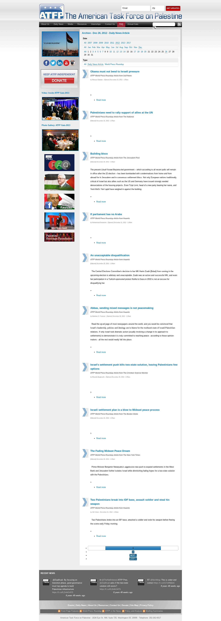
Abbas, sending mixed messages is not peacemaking (121, 308)
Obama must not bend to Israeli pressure (114, 71)
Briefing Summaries (154, 611)
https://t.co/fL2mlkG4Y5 (62, 592)
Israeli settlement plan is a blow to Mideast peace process (125, 409)
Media (70, 24)
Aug (121, 47)
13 (121, 52)
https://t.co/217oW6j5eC (164, 583)
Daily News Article (95, 64)
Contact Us (110, 24)
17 (135, 52)
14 (124, 52)
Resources (82, 24)
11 (114, 52)
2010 (106, 43)
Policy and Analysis (133, 611)
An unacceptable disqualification (109, 255)
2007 (90, 43)
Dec (140, 47)
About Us (45, 24)
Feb (93, 47)
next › (133, 555)
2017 (129, 43)
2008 (95, 43)
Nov (135, 47)
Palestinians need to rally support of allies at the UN (121, 112)
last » (133, 559)
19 (142, 52)
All (85, 43)
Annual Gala (132, 24)
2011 (112, 43)
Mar (98, 47)
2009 (101, 43)
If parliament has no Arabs (106, 214)
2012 (117, 43)
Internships (96, 24)
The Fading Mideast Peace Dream (110, 451)
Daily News (58, 24)
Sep (126, 47)
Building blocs (99, 153)
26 (166, 52)
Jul (117, 47)
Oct (130, 47)
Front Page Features (69, 611)
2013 (123, 43)
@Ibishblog (155, 580)
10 (110, 52)
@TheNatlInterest (109, 580)
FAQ (121, 24)
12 (117, 52)
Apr (102, 47)
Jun (112, 47)
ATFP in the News (112, 611)
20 (145, 52)
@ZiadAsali (105, 583)
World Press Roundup (114, 64)
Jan (89, 47)
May (108, 47)
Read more (101, 100)
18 (138, 52)
